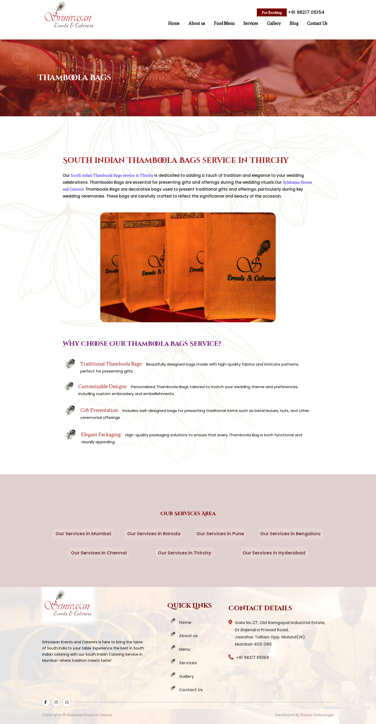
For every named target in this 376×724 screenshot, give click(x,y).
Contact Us (317, 23)
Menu (184, 649)
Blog (294, 23)
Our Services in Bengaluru (290, 533)
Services (251, 23)
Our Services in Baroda (154, 533)
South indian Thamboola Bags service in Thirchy (112, 175)
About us (197, 23)
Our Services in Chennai (99, 553)
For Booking (272, 12)
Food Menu (224, 23)
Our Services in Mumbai (83, 533)
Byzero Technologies (317, 714)
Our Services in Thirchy (184, 553)
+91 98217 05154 (306, 12)
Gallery (274, 23)
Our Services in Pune (220, 533)
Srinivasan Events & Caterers (89, 714)
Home (174, 23)
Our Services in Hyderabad (273, 553)
